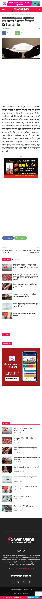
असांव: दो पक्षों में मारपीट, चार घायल (22, 496)
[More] (32, 33)
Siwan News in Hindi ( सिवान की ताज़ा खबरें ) (18, 14)
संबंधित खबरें (6, 259)
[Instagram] (18, 582)
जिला (32, 17)
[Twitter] (24, 582)
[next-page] (6, 323)
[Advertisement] (21, 82)
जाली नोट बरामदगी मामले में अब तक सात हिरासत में (31, 251)
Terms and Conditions (16, 589)
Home (4, 14)
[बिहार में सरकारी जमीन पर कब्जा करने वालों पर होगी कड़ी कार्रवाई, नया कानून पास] (7, 469)
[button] (3, 9)
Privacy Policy (28, 589)
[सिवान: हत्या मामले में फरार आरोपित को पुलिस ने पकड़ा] (7, 286)
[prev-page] (3, 323)
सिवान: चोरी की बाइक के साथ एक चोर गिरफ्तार (25, 486)
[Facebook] (13, 582)
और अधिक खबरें (16, 259)
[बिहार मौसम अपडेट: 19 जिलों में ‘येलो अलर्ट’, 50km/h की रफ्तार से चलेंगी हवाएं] (7, 267)
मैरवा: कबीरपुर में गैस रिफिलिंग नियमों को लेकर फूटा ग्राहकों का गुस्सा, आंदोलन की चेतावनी (25, 277)
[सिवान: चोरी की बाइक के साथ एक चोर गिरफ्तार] (7, 315)
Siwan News (26, 17)
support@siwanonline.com (25, 568)
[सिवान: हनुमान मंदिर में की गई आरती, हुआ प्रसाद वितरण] (7, 306)
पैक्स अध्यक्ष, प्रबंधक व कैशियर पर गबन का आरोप (11, 251)
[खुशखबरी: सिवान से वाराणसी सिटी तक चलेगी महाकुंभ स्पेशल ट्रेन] (7, 296)
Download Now (33, 597)
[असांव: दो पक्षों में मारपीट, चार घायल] (7, 498)
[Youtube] (29, 582)
